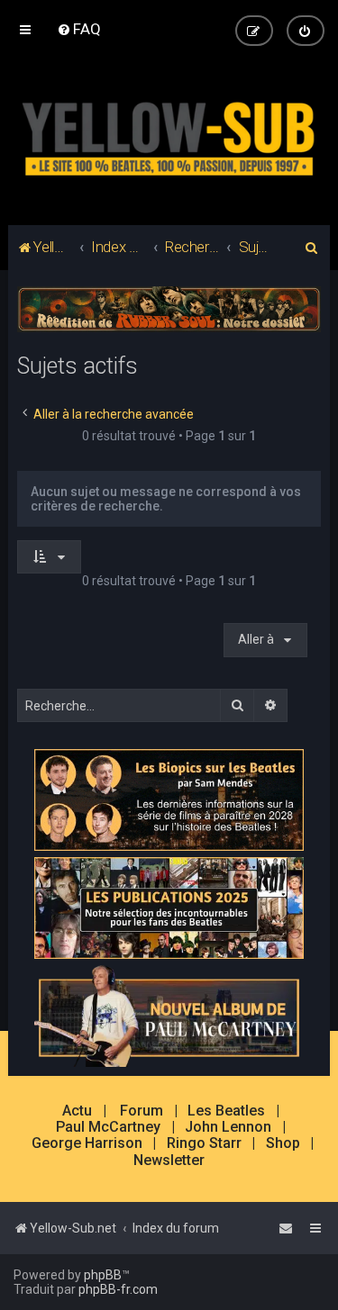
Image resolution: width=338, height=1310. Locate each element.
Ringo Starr (204, 1143)
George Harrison (87, 1143)
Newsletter (169, 1160)
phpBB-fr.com (118, 1289)
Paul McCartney (108, 1127)
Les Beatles (226, 1111)
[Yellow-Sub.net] (168, 135)
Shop (283, 1143)
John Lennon (228, 1127)
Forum (141, 1111)
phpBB (103, 1275)
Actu (77, 1111)
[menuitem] (78, 28)
